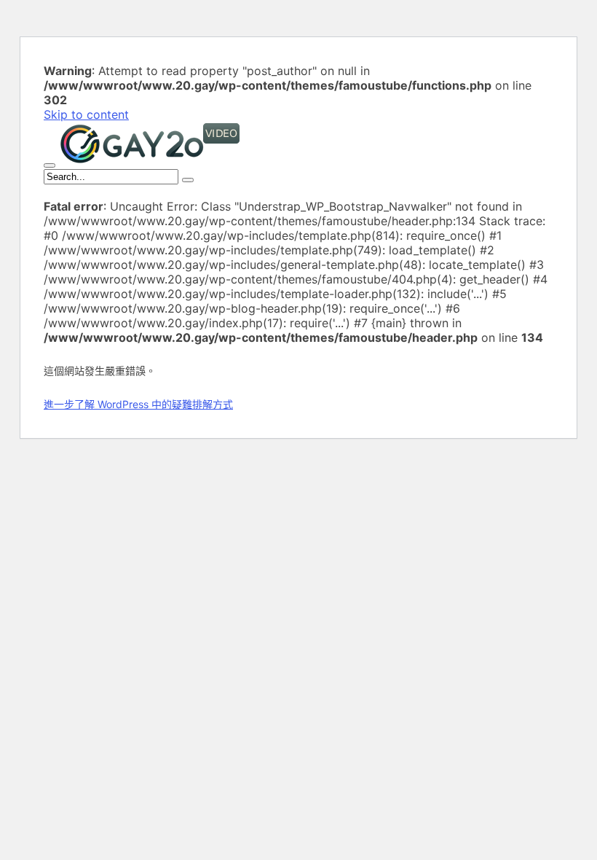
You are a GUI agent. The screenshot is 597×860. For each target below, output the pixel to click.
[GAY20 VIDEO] (150, 161)
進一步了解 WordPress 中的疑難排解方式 (138, 404)
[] (188, 180)
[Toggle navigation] (49, 165)
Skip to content (86, 114)
